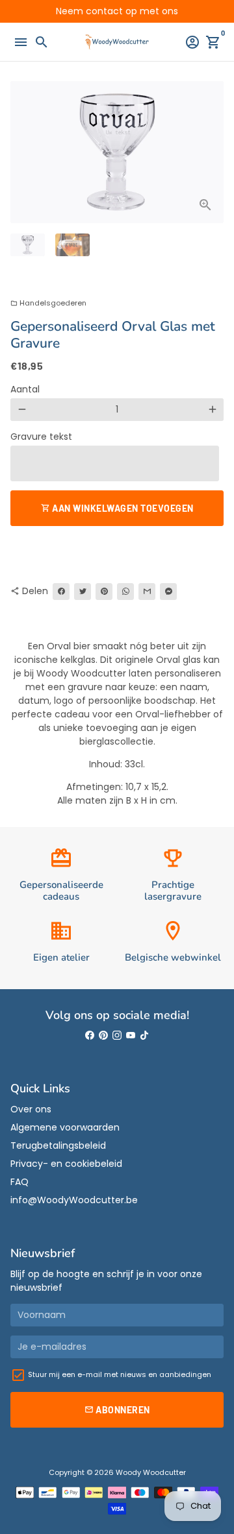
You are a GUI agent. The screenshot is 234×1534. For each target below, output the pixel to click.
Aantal (25, 389)
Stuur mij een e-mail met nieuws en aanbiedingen (119, 1374)
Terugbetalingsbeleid (58, 1145)
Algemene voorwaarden (65, 1127)
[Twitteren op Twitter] (82, 591)
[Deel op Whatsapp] (125, 591)
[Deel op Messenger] (168, 591)
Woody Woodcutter (151, 1472)
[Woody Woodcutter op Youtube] (130, 1035)
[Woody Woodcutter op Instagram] (117, 1035)
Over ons (30, 1109)
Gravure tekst (41, 436)
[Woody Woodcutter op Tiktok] (144, 1035)
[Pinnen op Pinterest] (104, 591)
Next (212, 152)
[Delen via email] (146, 591)
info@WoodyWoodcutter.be (74, 1199)
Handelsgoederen (48, 303)
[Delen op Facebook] (61, 591)
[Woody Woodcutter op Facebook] (89, 1035)
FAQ (19, 1181)
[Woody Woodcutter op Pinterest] (103, 1035)
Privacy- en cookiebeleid (66, 1163)
